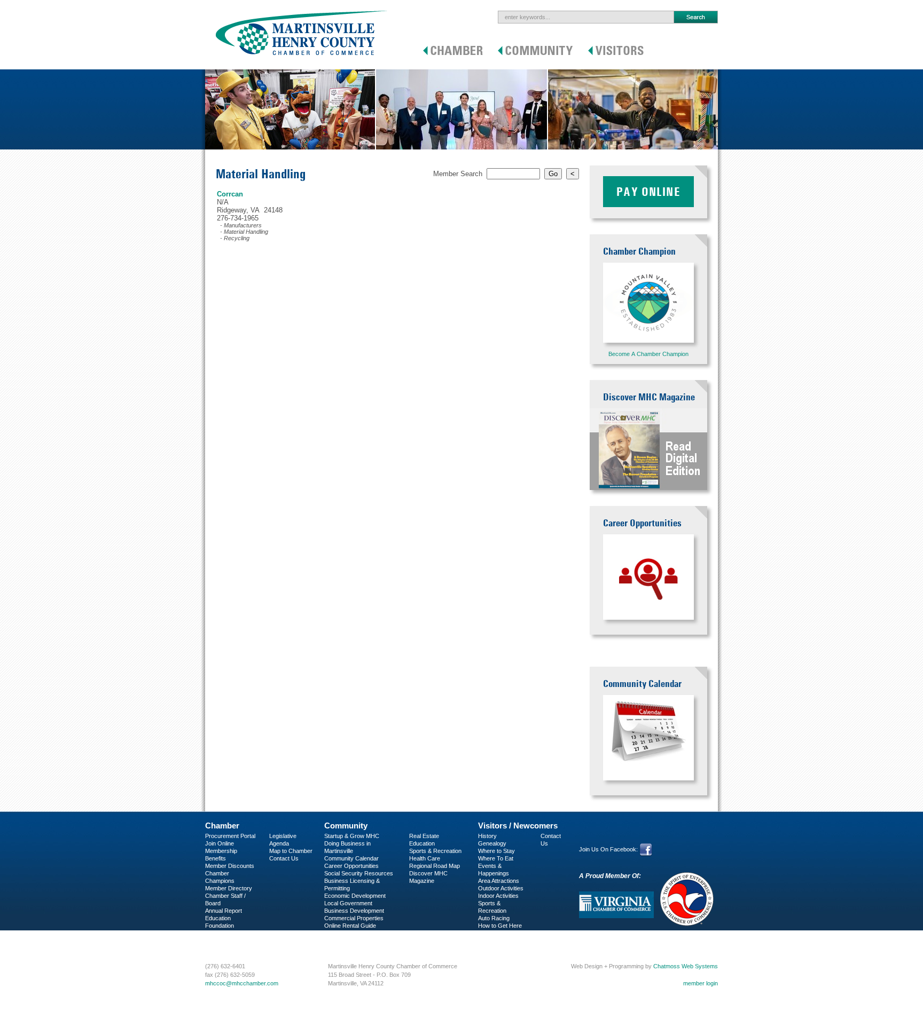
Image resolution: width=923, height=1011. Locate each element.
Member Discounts (229, 866)
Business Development (354, 910)
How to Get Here (500, 925)
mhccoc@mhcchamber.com (241, 983)
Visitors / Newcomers (518, 825)
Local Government (348, 903)
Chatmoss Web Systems (685, 966)
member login (700, 983)
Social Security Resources (358, 873)
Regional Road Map (434, 866)
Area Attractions (498, 881)
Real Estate (424, 836)
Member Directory (228, 888)
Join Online (219, 843)
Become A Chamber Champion (648, 354)
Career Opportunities (351, 866)
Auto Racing (494, 918)
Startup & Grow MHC (351, 836)
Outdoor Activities (500, 888)
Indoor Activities (498, 895)
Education (422, 843)
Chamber (222, 825)
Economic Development (355, 895)
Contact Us (284, 858)
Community (345, 825)
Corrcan (230, 194)
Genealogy (492, 843)
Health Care (424, 858)
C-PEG (214, 933)
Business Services (229, 940)
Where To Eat (495, 858)
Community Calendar (351, 858)
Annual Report (223, 910)
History (487, 836)
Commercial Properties (354, 918)
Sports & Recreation (435, 851)
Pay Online (648, 191)
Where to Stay (496, 851)
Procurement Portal (230, 836)
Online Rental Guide (350, 925)
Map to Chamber (290, 851)
